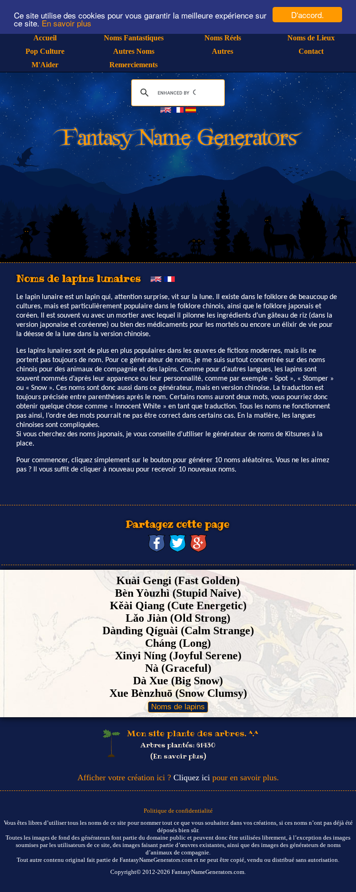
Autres (222, 51)
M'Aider (45, 65)
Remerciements (133, 65)
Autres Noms (133, 51)
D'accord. (307, 14)
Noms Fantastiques (134, 38)
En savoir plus (66, 23)
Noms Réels (222, 38)
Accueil (45, 38)
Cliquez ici (191, 777)
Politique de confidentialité (178, 810)
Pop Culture (44, 51)
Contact (311, 51)
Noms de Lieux (311, 38)
